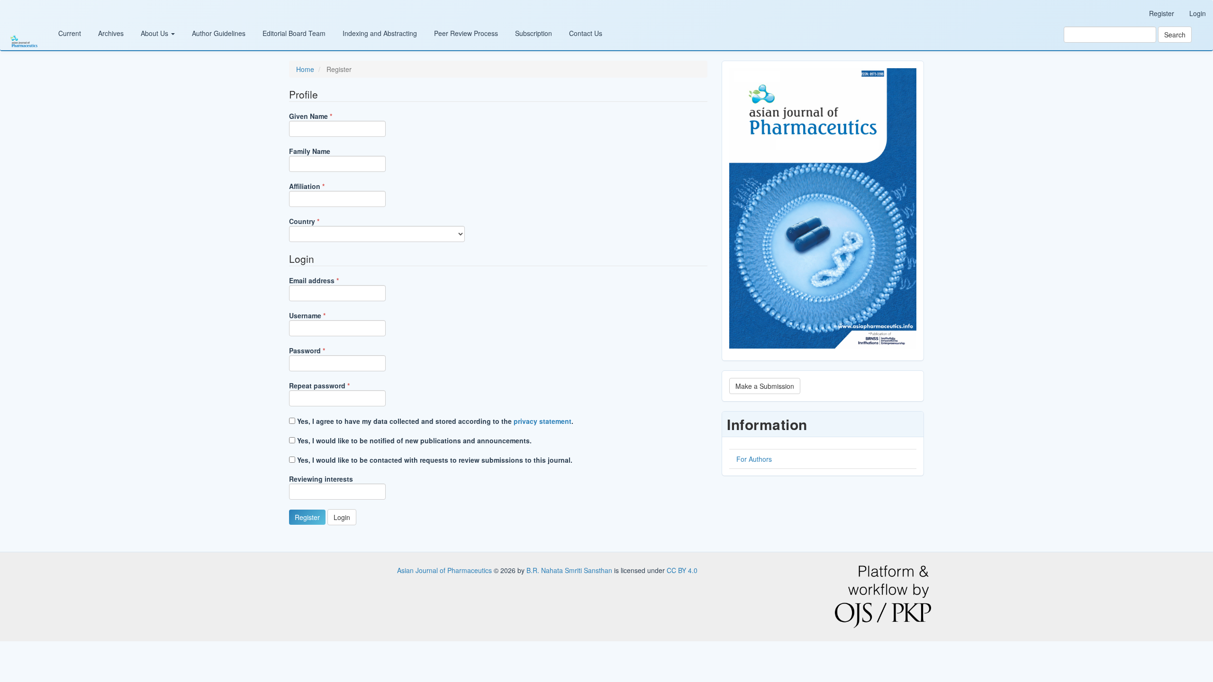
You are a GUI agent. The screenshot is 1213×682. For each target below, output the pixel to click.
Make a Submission (764, 386)
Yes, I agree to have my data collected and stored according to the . (434, 421)
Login (1197, 13)
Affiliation (321, 186)
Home (305, 69)
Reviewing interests (321, 479)
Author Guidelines (218, 33)
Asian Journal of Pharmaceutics (445, 570)
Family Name (309, 151)
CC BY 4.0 (682, 570)
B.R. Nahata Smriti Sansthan (570, 570)
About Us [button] (155, 33)
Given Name (325, 116)
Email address (328, 280)
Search (1175, 34)
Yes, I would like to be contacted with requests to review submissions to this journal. (433, 460)
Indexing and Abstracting (380, 33)
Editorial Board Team (294, 33)
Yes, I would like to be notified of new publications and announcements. (413, 440)
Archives (111, 33)
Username (321, 315)
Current (69, 33)
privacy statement (542, 421)
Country (318, 221)
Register (1161, 13)
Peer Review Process (466, 33)
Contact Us (585, 33)
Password (321, 350)
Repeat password (334, 385)
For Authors (754, 459)
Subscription (533, 33)
